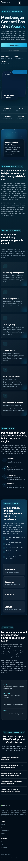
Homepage (4, 847)
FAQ (2, 844)
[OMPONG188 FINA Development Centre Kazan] (6, 3)
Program (3, 827)
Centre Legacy (5, 841)
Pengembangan (5, 830)
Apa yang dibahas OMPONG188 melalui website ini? (11, 782)
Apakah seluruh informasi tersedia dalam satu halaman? (11, 790)
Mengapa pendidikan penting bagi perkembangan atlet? (11, 774)
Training (3, 833)
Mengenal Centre (14, 50)
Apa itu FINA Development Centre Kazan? (10, 758)
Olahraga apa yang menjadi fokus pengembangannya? (12, 766)
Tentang (3, 824)
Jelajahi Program (14, 45)
